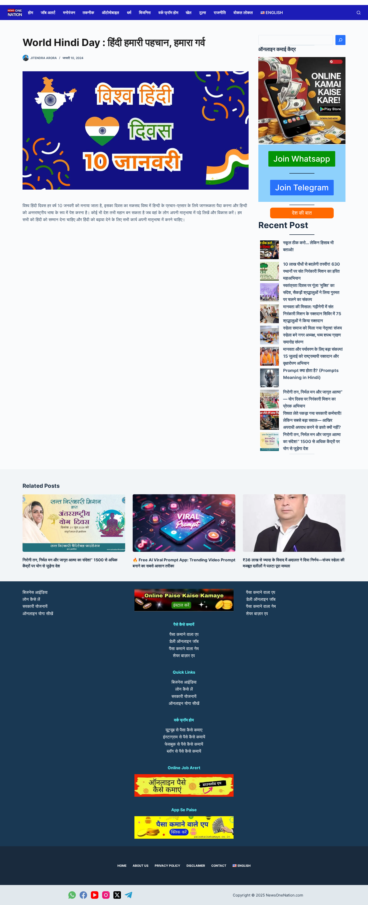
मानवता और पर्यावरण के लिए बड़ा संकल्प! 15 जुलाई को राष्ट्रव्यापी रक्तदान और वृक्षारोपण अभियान (313, 356)
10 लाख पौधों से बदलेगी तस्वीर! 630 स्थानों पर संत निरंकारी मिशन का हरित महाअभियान (311, 271)
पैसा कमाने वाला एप (184, 634)
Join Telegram (302, 187)
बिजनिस (145, 12)
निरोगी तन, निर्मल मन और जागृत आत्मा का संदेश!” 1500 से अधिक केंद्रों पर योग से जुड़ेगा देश (312, 441)
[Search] (340, 40)
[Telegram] (128, 895)
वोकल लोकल (243, 12)
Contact (218, 865)
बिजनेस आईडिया (35, 592)
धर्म (129, 12)
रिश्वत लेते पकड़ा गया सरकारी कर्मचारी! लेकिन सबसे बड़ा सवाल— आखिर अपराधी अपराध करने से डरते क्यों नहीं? (312, 420)
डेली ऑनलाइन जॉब (184, 641)
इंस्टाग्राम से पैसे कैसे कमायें (184, 736)
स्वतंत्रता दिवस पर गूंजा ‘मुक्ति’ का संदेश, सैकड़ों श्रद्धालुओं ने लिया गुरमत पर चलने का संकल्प (311, 292)
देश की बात (302, 213)
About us (140, 865)
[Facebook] (83, 895)
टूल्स (202, 12)
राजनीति (220, 12)
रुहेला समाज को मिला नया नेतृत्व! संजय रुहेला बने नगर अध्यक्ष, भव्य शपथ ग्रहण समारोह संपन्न (312, 334)
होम (30, 12)
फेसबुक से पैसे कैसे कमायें (184, 744)
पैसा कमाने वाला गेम (184, 648)
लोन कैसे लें (31, 599)
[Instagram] (106, 895)
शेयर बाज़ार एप (184, 655)
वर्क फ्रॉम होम (168, 12)
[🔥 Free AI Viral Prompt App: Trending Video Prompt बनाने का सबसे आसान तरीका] (184, 523)
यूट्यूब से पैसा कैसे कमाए (183, 729)
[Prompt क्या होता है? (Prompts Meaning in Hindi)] (269, 377)
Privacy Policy (167, 865)
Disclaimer (196, 865)
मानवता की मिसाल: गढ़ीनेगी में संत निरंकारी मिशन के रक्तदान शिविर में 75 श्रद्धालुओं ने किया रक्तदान (312, 313)
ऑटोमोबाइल (110, 12)
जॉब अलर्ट (48, 12)
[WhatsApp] (72, 895)
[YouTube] (94, 895)
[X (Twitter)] (117, 895)
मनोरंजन (69, 12)
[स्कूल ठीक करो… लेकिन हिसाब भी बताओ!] (269, 249)
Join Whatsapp (301, 159)
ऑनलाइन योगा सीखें (38, 613)
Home (121, 865)
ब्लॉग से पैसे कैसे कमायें (184, 751)
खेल (189, 12)
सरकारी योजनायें (35, 606)
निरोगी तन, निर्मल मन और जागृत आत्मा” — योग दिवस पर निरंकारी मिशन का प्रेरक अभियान (312, 398)
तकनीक (88, 12)
